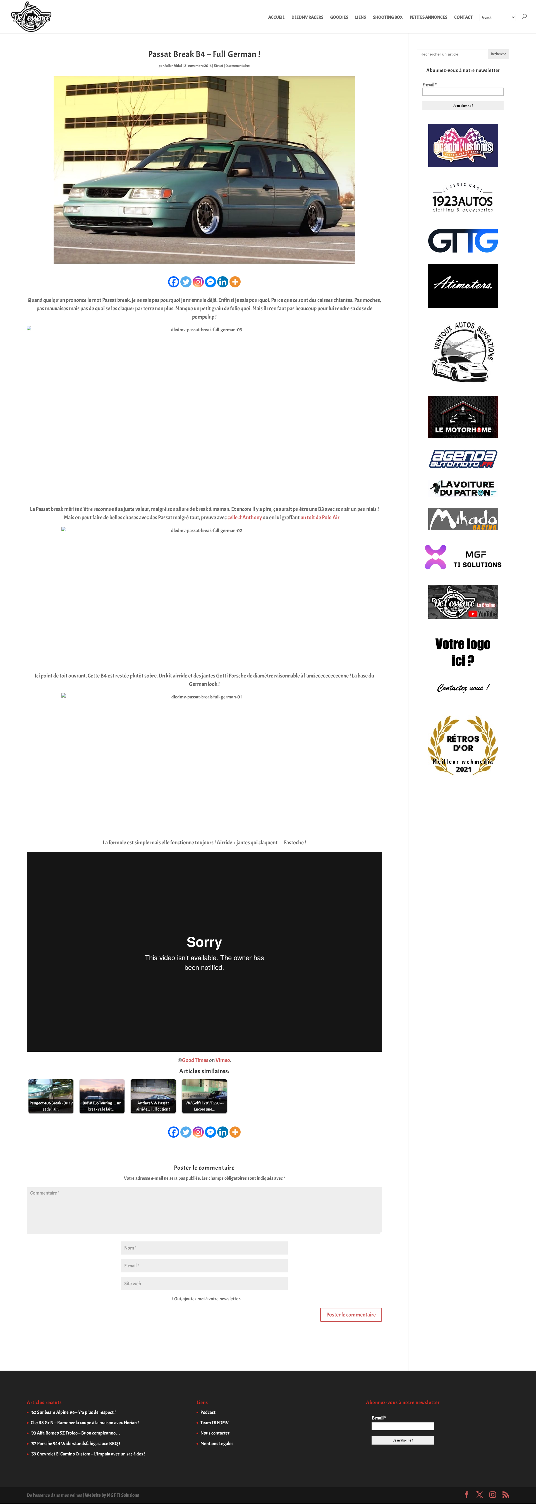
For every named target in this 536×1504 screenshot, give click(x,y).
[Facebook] (173, 281)
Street (218, 65)
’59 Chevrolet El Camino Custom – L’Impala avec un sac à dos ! (88, 1454)
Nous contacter (214, 1433)
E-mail (429, 85)
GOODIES (339, 17)
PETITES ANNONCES (428, 17)
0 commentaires (238, 65)
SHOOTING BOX (388, 17)
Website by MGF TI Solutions (112, 1495)
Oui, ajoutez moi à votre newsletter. (207, 1299)
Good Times (195, 1060)
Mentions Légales (216, 1444)
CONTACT (463, 17)
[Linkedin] (222, 281)
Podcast (208, 1412)
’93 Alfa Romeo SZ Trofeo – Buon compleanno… (75, 1433)
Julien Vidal (173, 65)
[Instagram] (198, 281)
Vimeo (223, 1060)
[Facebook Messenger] (210, 281)
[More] (235, 281)
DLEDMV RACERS (307, 17)
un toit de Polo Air (319, 517)
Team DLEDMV (214, 1423)
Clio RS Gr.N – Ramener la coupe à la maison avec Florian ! (85, 1423)
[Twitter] (186, 281)
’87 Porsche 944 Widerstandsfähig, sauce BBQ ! (75, 1444)
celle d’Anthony (245, 517)
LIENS (360, 17)
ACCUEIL (276, 17)
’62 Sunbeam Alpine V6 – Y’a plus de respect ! (73, 1412)
